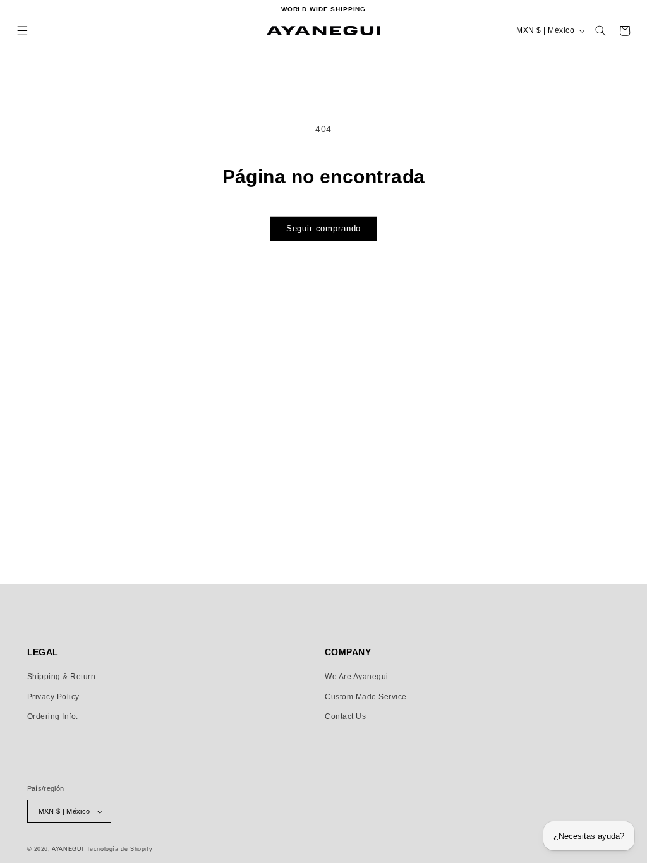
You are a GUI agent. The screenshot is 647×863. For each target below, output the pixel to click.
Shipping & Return (61, 676)
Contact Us (345, 716)
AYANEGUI (68, 849)
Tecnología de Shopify (120, 849)
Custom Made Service (366, 696)
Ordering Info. (52, 716)
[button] (22, 30)
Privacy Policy (53, 696)
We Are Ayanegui (357, 676)
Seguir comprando (323, 228)
